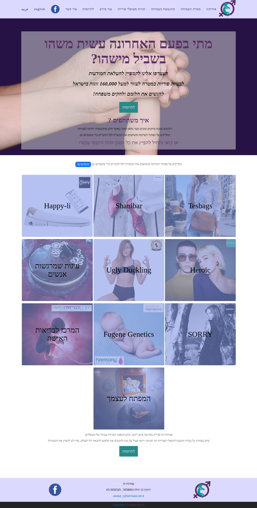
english (39, 9)
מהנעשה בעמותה (163, 9)
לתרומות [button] (128, 107)
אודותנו (211, 9)
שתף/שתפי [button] (83, 164)
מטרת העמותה (191, 9)
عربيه (24, 9)
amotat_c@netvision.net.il (128, 495)
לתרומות (88, 9)
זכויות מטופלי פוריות (131, 9)
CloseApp (118, 504)
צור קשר (71, 9)
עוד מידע (106, 9)
